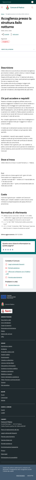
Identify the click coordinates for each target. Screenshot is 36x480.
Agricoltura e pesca (6, 346)
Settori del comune (6, 334)
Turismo (3, 382)
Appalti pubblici (5, 354)
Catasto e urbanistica (7, 360)
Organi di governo (6, 325)
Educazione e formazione (8, 366)
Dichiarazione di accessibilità (9, 457)
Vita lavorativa (5, 385)
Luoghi (3, 413)
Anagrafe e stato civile (7, 352)
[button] (32, 7)
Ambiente (4, 349)
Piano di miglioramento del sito (10, 430)
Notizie (3, 400)
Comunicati (4, 398)
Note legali (4, 454)
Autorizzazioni (5, 357)
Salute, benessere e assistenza (10, 377)
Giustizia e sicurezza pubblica (9, 368)
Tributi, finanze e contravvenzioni (10, 380)
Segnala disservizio (6, 440)
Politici (3, 331)
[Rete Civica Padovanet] (18, 311)
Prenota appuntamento (8, 437)
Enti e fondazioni (6, 323)
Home (2, 14)
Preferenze (20, 475)
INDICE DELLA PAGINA (7, 49)
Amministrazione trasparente (9, 447)
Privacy (3, 450)
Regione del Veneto (7, 2)
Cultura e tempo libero (7, 363)
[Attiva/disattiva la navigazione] (2, 7)
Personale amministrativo (8, 328)
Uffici (2, 337)
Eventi (3, 410)
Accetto (30, 475)
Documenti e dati (6, 320)
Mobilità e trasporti (6, 374)
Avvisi (2, 395)
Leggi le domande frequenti (9, 433)
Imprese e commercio (7, 371)
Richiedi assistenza (6, 443)
